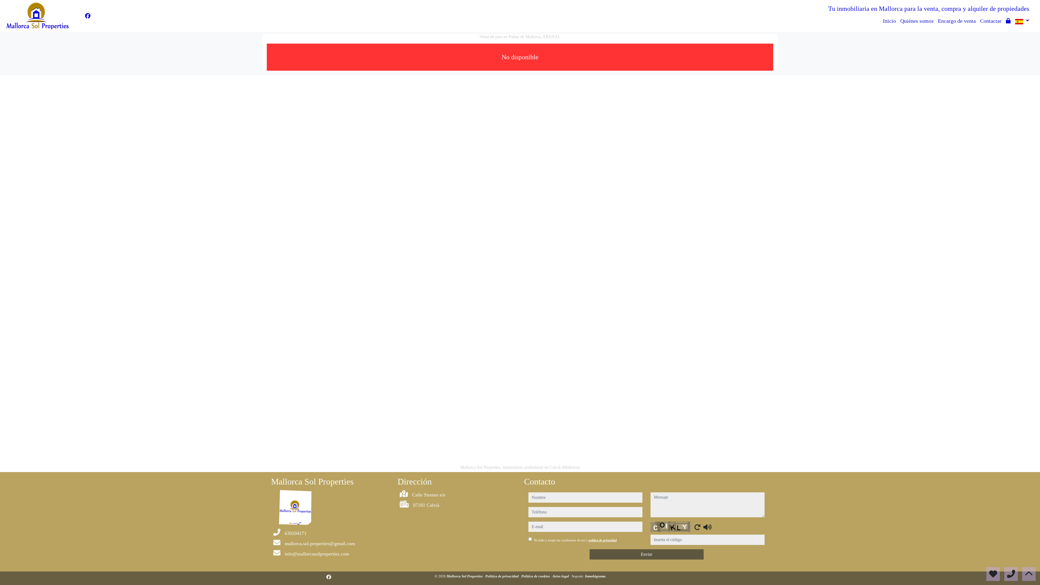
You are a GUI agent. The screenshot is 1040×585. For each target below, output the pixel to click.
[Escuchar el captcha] (707, 527)
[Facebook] (87, 16)
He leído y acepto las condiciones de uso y (575, 540)
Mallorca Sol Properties (465, 576)
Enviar (646, 554)
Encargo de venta (957, 21)
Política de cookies (536, 576)
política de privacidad (603, 540)
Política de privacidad (502, 576)
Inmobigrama (595, 576)
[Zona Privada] (1008, 21)
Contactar (991, 21)
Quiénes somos (917, 21)
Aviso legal (561, 576)
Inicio (889, 21)
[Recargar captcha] (697, 527)
